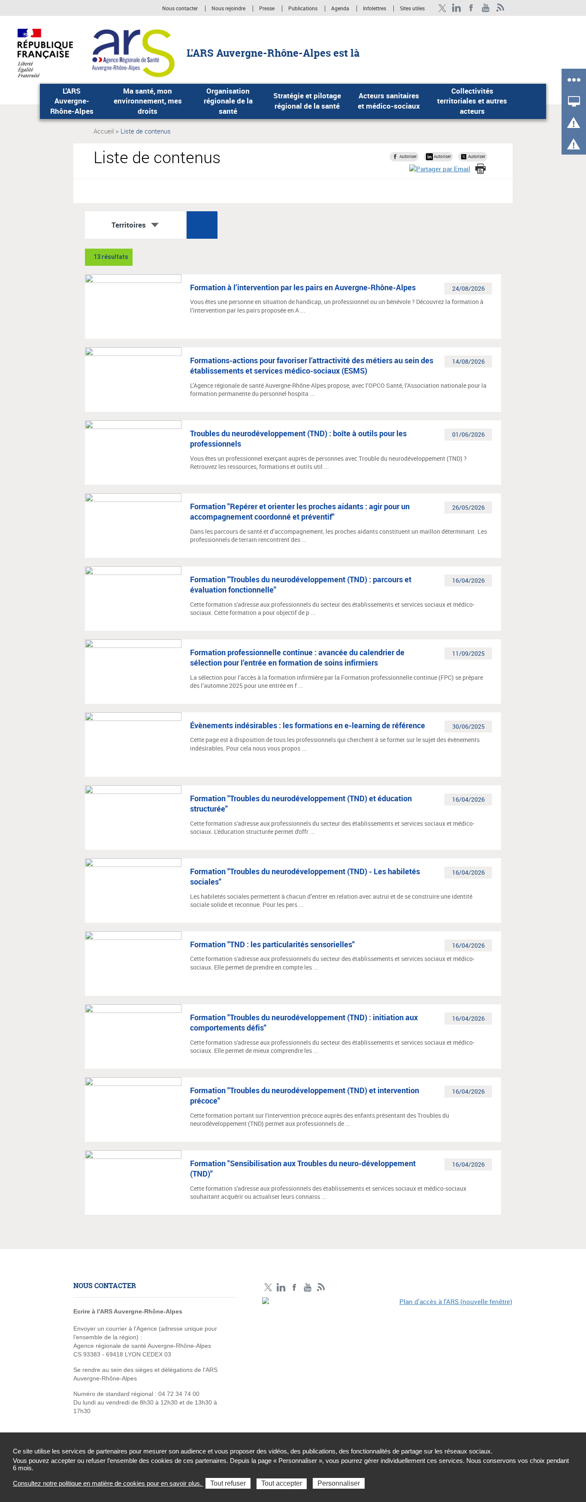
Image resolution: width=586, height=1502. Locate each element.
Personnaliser (338, 1483)
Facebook (471, 7)
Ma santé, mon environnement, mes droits (148, 101)
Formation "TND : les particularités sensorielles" (272, 944)
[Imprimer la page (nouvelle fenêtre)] (480, 169)
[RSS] (500, 7)
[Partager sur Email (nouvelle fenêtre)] (439, 169)
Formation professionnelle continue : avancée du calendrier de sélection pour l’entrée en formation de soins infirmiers (297, 657)
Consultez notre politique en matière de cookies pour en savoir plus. (108, 1483)
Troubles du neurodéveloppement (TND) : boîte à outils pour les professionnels (298, 438)
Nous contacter (180, 8)
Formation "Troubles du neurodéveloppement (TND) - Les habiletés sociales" (305, 876)
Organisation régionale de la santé (228, 101)
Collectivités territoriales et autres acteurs (472, 101)
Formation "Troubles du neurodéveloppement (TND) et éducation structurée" (301, 803)
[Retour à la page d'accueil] (133, 52)
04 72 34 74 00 (178, 1393)
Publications (303, 8)
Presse (267, 8)
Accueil (104, 131)
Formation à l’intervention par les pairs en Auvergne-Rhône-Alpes (303, 287)
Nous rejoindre (229, 8)
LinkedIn (456, 7)
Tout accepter (281, 1483)
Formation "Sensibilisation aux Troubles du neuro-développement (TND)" (303, 1168)
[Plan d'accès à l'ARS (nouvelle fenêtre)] (387, 1356)
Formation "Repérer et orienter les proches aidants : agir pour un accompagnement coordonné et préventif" (300, 511)
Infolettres (374, 8)
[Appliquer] (202, 225)
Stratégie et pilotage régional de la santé (307, 101)
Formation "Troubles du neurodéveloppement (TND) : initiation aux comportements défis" (304, 1022)
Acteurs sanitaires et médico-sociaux (389, 101)
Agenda (340, 8)
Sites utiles (412, 8)
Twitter (442, 7)
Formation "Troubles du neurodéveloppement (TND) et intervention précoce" (304, 1095)
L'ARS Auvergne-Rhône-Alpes (72, 101)
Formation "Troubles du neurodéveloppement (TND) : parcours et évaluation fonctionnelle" (300, 584)
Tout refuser (228, 1483)
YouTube (486, 7)
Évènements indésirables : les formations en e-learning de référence (307, 725)
